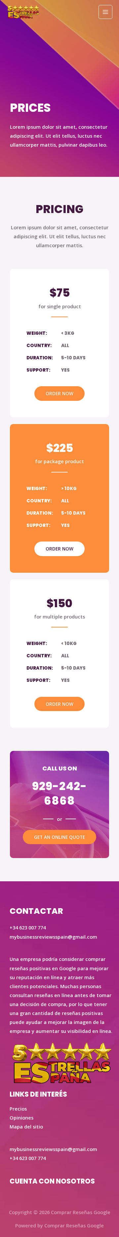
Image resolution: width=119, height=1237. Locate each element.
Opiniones (21, 1117)
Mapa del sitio (26, 1126)
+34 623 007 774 (28, 1158)
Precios (18, 1108)
